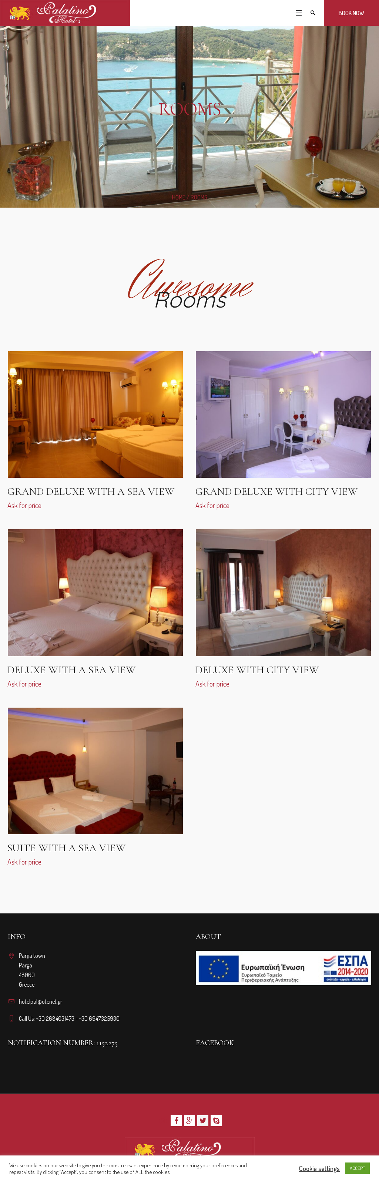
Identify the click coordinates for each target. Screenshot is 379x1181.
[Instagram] (162, 1120)
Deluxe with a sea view (71, 670)
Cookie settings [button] (319, 1168)
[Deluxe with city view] (282, 592)
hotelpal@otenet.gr (40, 1001)
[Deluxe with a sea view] (94, 592)
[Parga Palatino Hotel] (190, 1150)
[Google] (189, 1120)
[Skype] (216, 1120)
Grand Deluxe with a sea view (90, 491)
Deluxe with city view (257, 670)
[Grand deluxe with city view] (282, 414)
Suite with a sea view (66, 848)
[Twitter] (202, 1120)
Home (178, 197)
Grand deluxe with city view (276, 491)
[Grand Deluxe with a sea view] (94, 414)
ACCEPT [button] (357, 1168)
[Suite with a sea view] (94, 771)
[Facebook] (176, 1120)
